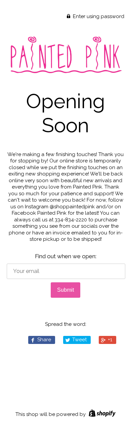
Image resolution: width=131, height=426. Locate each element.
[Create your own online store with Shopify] (101, 414)
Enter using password (98, 16)
